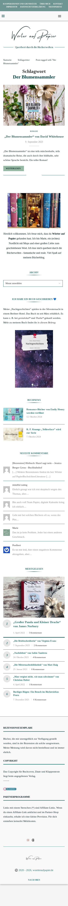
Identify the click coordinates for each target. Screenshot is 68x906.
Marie (15, 528)
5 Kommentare (35, 632)
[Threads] (33, 840)
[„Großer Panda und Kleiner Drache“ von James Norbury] (34, 597)
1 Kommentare (35, 684)
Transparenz (55, 7)
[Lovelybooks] (28, 840)
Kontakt (58, 4)
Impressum (11, 7)
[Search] (64, 16)
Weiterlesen (13, 168)
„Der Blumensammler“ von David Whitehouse (34, 136)
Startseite (7, 60)
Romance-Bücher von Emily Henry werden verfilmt (45, 411)
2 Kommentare (40, 645)
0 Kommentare (37, 669)
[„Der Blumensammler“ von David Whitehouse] (34, 105)
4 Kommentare (39, 657)
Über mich (45, 4)
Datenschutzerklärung (33, 7)
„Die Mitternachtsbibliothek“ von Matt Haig (35, 665)
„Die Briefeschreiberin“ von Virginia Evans (34, 641)
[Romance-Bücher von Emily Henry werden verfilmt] (13, 414)
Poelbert (16, 545)
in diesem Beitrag (47, 322)
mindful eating (19, 485)
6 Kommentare (39, 699)
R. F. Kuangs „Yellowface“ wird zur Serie (43, 431)
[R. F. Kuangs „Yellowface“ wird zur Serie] (13, 434)
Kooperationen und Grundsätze (20, 4)
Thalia (39, 318)
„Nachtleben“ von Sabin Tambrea (30, 653)
